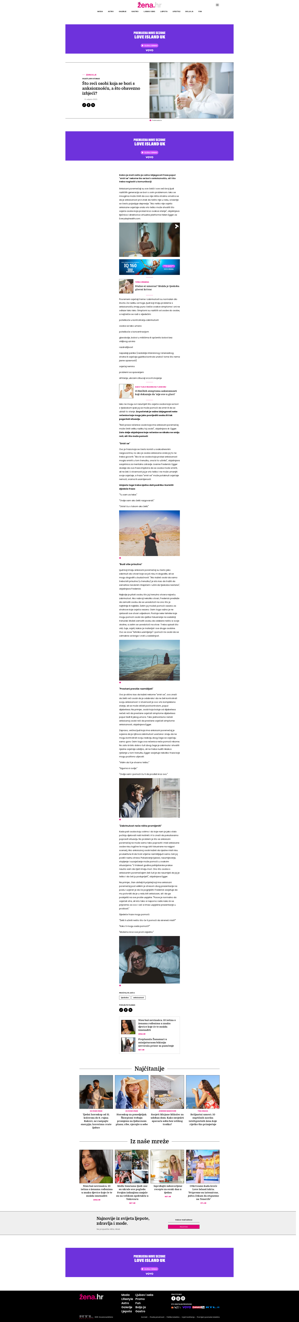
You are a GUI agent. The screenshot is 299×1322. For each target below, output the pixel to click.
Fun (200, 11)
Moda (100, 11)
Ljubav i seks (149, 11)
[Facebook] (89, 107)
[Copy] (84, 107)
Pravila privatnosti (157, 1317)
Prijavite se (184, 1227)
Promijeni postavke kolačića (208, 1317)
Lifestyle (176, 11)
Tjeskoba (125, 997)
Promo (140, 1299)
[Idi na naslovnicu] (150, 7)
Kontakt (144, 1317)
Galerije (122, 11)
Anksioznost (138, 997)
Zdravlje (91, 74)
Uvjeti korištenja (188, 1317)
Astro (111, 11)
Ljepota (163, 11)
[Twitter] (93, 107)
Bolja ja (189, 11)
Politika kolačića (173, 1317)
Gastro (135, 11)
